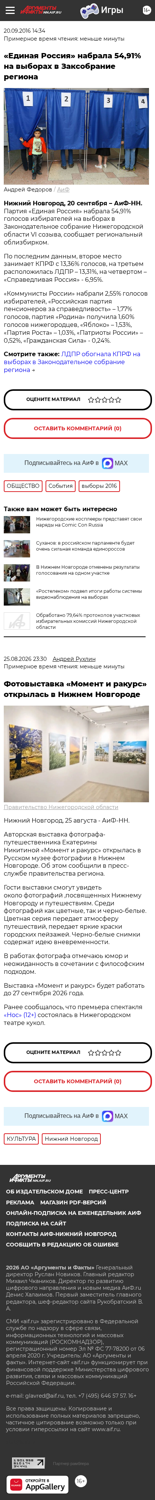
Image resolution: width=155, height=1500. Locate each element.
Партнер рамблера (71, 1463)
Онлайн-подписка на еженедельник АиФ (73, 1213)
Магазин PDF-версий (73, 1202)
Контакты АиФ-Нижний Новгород (61, 1234)
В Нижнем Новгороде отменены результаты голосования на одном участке (88, 570)
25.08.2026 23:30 (25, 659)
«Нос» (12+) (20, 1015)
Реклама (20, 1202)
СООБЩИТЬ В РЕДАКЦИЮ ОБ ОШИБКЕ (62, 1244)
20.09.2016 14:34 (24, 30)
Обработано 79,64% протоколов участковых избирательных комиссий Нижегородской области (88, 621)
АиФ (63, 189)
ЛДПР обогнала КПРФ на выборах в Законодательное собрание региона (72, 362)
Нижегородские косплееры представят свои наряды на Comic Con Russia (89, 522)
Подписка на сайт (36, 1223)
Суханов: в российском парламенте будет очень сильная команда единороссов (85, 546)
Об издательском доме (44, 1191)
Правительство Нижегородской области (61, 807)
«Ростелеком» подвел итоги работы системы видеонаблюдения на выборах (89, 594)
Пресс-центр (109, 1191)
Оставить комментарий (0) (78, 428)
